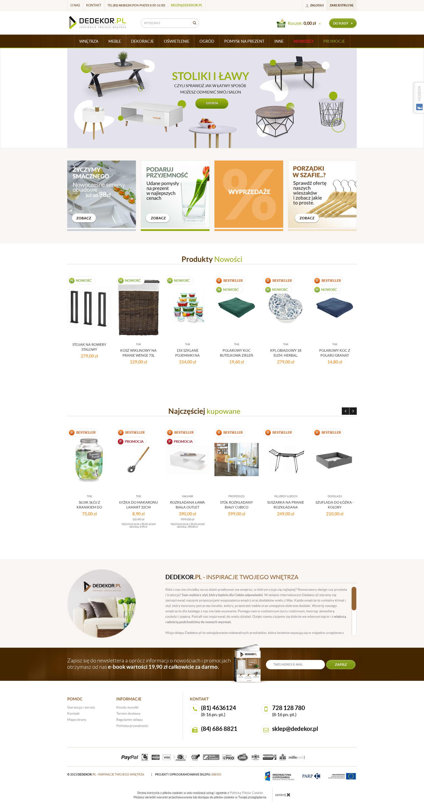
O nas (75, 5)
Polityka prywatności (132, 726)
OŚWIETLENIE (176, 41)
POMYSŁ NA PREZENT (244, 41)
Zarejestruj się (342, 5)
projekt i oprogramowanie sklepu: (188, 774)
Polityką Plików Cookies (246, 793)
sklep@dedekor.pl (186, 5)
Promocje (334, 41)
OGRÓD (206, 41)
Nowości (303, 41)
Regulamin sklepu (129, 720)
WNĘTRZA (88, 41)
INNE (279, 41)
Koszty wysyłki (127, 707)
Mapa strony (76, 720)
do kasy (341, 23)
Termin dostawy (128, 713)
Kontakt (93, 5)
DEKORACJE (142, 41)
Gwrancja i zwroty (81, 707)
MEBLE (114, 41)
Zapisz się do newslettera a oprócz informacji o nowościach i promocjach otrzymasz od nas (149, 663)
